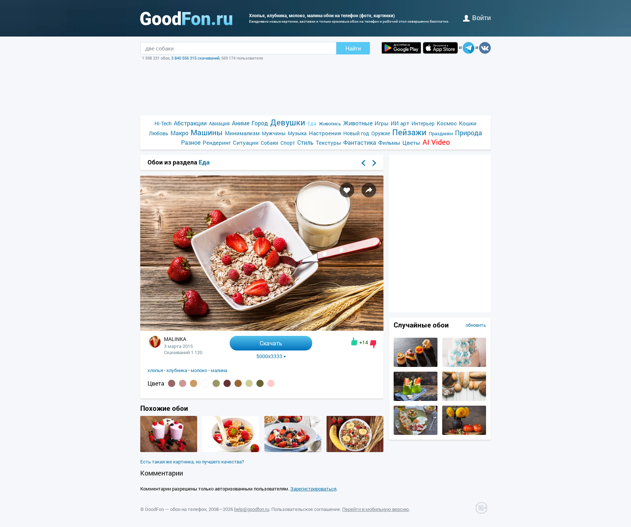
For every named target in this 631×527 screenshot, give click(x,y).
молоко (199, 370)
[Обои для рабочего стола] (186, 18)
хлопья (155, 370)
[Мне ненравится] (373, 344)
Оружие (380, 133)
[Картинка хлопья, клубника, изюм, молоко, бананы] (354, 450)
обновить (476, 324)
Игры (382, 123)
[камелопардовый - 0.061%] (238, 383)
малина (219, 370)
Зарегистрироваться (313, 488)
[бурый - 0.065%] (227, 383)
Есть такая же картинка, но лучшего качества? (192, 461)
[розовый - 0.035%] (271, 383)
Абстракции (190, 123)
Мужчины (274, 133)
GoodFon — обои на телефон (175, 509)
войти (481, 17)
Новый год (356, 133)
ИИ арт (400, 123)
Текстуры (328, 142)
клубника (177, 370)
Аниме (240, 123)
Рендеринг (217, 142)
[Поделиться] (369, 190)
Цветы (411, 142)
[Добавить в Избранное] (347, 190)
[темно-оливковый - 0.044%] (260, 383)
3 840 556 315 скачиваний (195, 58)
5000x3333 (269, 356)
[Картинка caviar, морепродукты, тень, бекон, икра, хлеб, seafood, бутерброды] (415, 365)
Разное (190, 142)
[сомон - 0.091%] (193, 383)
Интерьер (423, 123)
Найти (353, 48)
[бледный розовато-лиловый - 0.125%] (171, 383)
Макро (179, 133)
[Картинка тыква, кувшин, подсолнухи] (464, 433)
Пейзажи (409, 132)
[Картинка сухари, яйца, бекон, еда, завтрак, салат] (415, 433)
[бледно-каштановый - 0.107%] (182, 383)
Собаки (269, 142)
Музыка (297, 133)
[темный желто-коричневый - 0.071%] (216, 383)
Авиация (219, 123)
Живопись (330, 123)
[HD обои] (401, 48)
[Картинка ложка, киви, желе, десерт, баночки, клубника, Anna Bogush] (415, 399)
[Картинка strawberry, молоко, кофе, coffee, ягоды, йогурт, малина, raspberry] (168, 450)
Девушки (287, 122)
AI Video (436, 142)
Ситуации (246, 142)
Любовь (158, 133)
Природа (468, 133)
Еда (312, 123)
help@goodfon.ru (251, 509)
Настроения (325, 133)
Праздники (441, 133)
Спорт (287, 142)
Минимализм (242, 133)
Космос (447, 123)
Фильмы (389, 142)
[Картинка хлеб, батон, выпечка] (464, 399)
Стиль (305, 142)
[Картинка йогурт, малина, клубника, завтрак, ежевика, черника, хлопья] (292, 450)
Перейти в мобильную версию (375, 509)
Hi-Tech (163, 123)
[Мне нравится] (354, 341)
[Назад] (363, 163)
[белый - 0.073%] (205, 383)
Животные (357, 123)
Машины (207, 132)
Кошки (468, 123)
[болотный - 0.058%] (249, 383)
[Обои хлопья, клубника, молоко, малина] (261, 328)
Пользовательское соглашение (305, 509)
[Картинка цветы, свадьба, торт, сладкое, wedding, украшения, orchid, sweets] (464, 365)
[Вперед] (374, 163)
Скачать (271, 343)
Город (260, 123)
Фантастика (359, 142)
